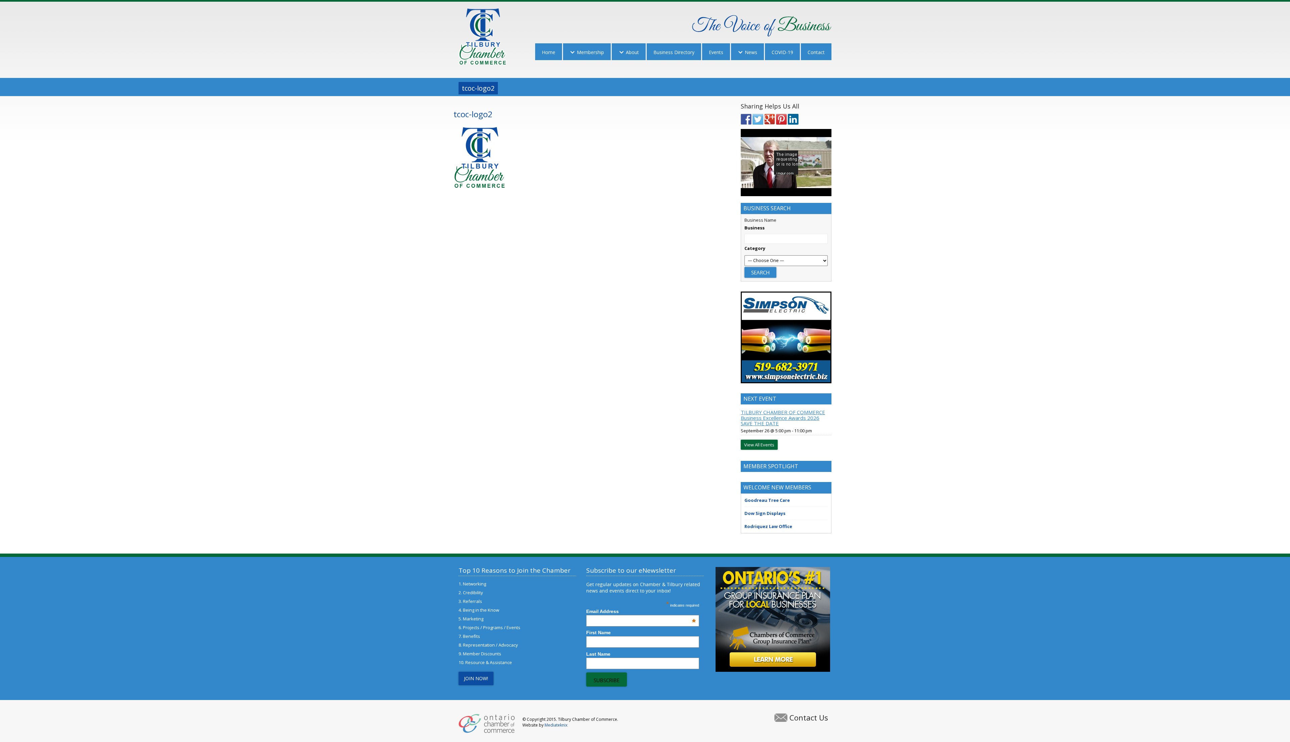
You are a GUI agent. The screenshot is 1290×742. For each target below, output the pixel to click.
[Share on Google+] (769, 119)
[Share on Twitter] (757, 119)
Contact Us (808, 717)
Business (754, 228)
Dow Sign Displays (764, 513)
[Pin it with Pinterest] (781, 119)
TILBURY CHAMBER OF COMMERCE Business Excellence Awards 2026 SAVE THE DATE (783, 418)
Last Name (598, 654)
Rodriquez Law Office (768, 526)
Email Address (641, 611)
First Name (598, 632)
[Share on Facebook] (746, 119)
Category (754, 248)
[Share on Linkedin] (793, 119)
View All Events (759, 445)
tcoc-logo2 (473, 114)
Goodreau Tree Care (767, 500)
